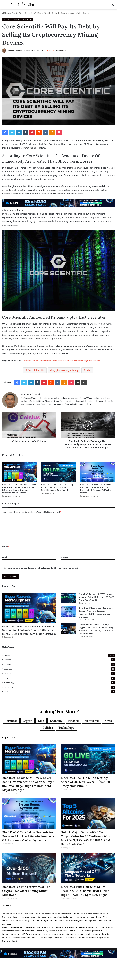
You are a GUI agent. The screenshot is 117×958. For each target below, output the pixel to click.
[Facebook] (5, 132)
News (6, 678)
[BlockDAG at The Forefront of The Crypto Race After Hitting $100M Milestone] (29, 868)
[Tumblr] (25, 132)
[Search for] (113, 6)
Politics (7, 673)
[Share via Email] (77, 382)
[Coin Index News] (22, 4)
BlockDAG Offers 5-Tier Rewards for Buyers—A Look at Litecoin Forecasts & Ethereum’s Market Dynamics (96, 488)
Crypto (15, 13)
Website (64, 557)
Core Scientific (36, 370)
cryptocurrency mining (65, 370)
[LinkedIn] (19, 132)
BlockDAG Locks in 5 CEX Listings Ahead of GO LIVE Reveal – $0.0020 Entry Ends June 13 (57, 487)
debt (88, 370)
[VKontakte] (45, 132)
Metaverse (27, 19)
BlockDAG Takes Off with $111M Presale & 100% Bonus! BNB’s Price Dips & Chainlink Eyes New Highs (85, 891)
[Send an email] (21, 51)
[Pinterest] (32, 132)
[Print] (84, 382)
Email (5, 557)
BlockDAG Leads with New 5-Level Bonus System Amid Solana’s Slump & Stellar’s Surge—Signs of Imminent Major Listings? (19, 488)
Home (7, 13)
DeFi (6, 692)
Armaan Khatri (13, 51)
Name (5, 546)
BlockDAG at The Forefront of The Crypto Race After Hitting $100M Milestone (26, 891)
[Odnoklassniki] (52, 132)
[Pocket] (59, 132)
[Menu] (3, 6)
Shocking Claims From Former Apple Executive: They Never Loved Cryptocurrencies (61, 360)
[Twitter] (12, 132)
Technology (9, 682)
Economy (8, 664)
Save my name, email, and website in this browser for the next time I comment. (41, 568)
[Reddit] (39, 132)
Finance (16, 19)
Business (8, 669)
